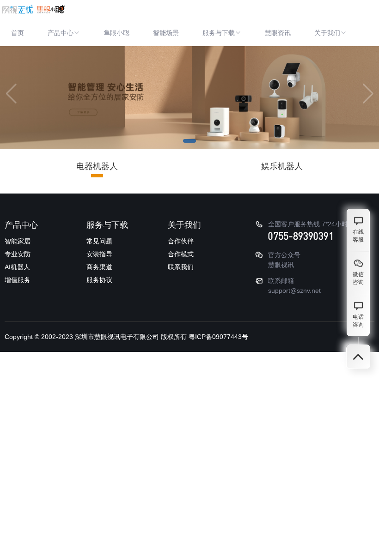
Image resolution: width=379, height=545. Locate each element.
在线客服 (358, 236)
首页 (17, 32)
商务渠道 (99, 267)
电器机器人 (97, 166)
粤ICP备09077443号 (218, 336)
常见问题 (99, 241)
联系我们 (181, 267)
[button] (189, 141)
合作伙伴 (181, 241)
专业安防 (18, 254)
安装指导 (99, 254)
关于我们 (327, 32)
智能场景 (166, 32)
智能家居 (18, 241)
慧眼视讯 (281, 264)
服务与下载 (218, 32)
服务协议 (99, 280)
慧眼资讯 (278, 32)
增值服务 (18, 280)
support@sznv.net (294, 290)
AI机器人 (17, 267)
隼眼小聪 (116, 32)
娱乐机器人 (282, 166)
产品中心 (60, 32)
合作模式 (181, 254)
